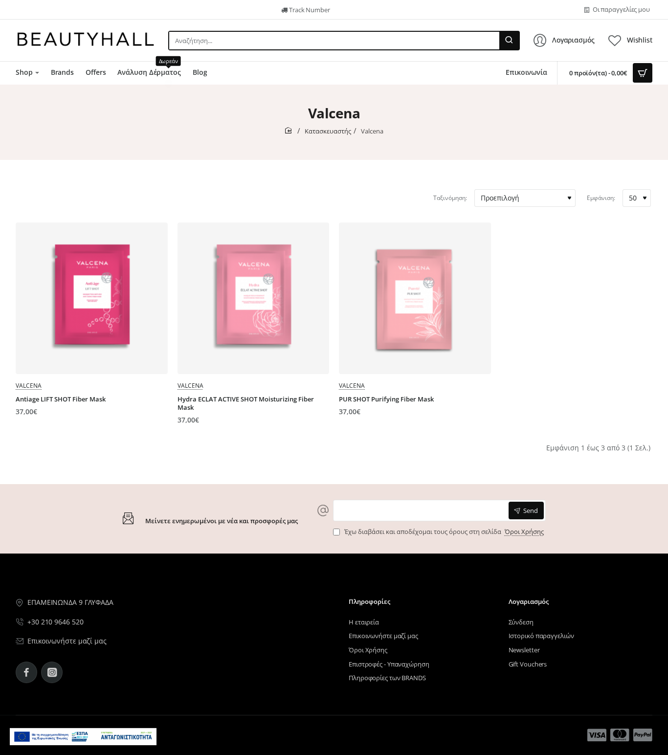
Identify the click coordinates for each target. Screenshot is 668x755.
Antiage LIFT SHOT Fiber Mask (61, 399)
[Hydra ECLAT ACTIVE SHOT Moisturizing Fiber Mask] (254, 298)
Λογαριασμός (529, 602)
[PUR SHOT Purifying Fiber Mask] (415, 298)
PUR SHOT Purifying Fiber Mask (386, 399)
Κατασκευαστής (328, 131)
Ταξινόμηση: (450, 198)
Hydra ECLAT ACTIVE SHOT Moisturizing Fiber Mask (246, 403)
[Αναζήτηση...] (509, 40)
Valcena (29, 385)
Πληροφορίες (369, 602)
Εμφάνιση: (601, 198)
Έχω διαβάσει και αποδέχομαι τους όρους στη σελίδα (443, 532)
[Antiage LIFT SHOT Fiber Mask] (92, 298)
